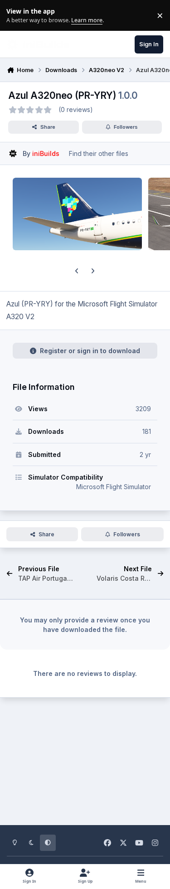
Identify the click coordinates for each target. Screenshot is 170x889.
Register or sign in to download (90, 351)
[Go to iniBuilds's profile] (13, 153)
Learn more (17, 15)
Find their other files (98, 153)
